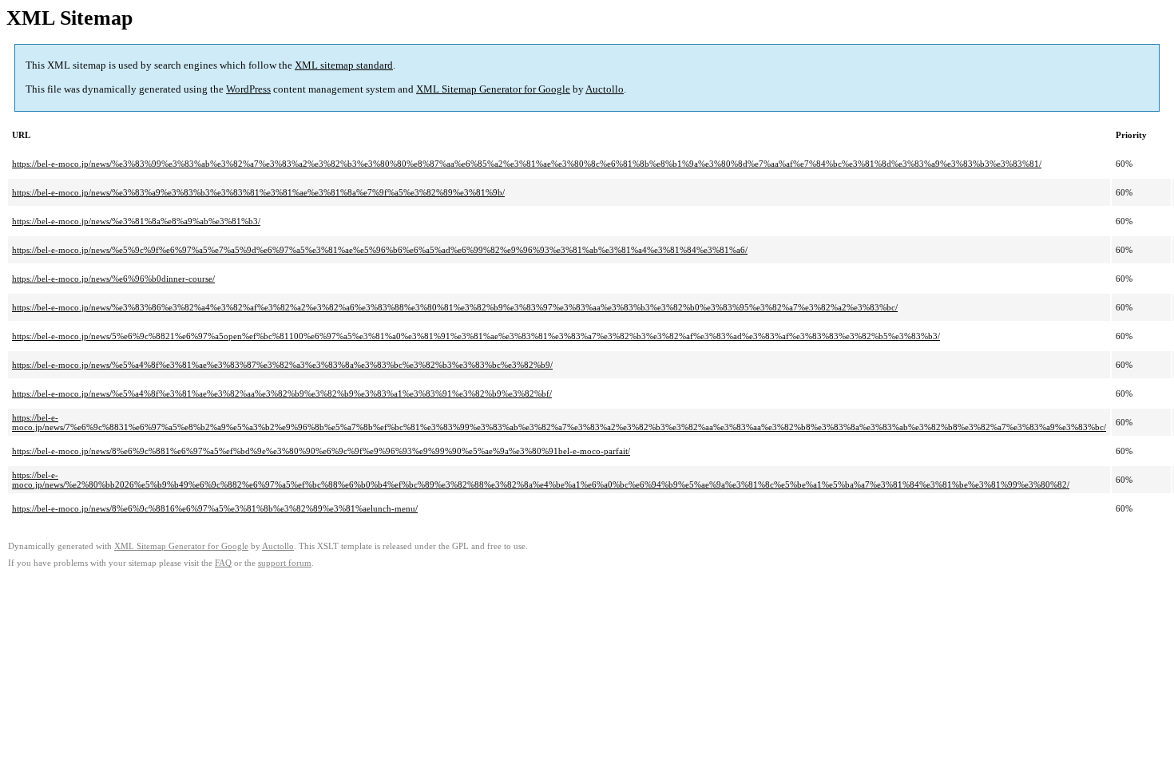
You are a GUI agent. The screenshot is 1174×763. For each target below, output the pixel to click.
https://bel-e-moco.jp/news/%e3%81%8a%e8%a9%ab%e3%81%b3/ (136, 221)
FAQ (223, 563)
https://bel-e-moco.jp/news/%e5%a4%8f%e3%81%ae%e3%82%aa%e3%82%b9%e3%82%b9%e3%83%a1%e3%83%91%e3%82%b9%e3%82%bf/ (282, 393)
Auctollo (604, 89)
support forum (284, 563)
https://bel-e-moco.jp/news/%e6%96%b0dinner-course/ (113, 278)
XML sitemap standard (344, 65)
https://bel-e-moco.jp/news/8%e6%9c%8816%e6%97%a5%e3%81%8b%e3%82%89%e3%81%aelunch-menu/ (215, 508)
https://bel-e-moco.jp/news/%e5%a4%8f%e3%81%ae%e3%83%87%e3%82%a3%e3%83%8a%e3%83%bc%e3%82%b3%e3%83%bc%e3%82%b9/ (282, 365)
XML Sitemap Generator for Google (493, 89)
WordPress (248, 89)
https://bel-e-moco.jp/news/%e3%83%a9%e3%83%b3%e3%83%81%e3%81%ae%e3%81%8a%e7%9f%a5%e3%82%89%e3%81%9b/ (258, 192)
